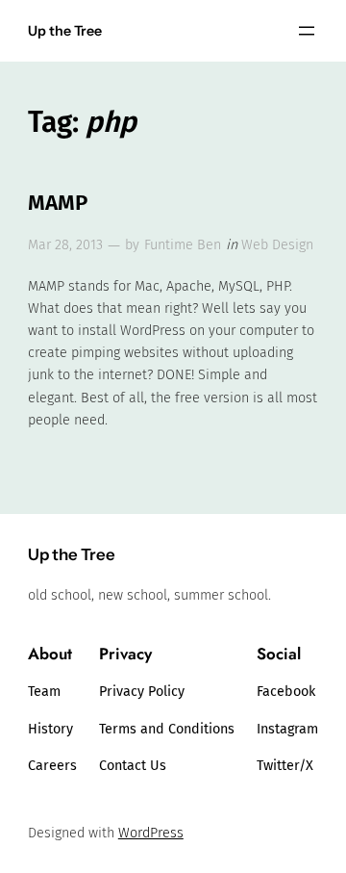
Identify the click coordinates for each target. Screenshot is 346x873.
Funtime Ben (182, 245)
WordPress (151, 833)
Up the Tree (65, 30)
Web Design (277, 245)
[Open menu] (306, 30)
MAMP (57, 203)
